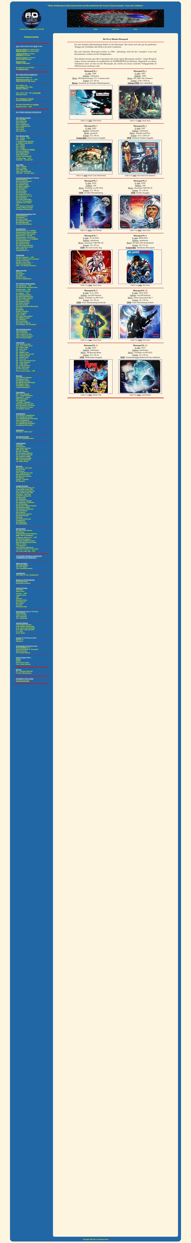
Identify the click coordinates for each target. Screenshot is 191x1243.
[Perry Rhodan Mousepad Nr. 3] (91, 172)
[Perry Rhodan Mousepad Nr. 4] (140, 172)
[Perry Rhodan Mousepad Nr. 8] (140, 282)
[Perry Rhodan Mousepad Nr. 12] (140, 392)
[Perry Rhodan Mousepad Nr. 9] (91, 337)
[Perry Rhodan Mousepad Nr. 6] (140, 227)
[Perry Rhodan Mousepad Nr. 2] (140, 118)
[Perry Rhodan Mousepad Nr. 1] (91, 118)
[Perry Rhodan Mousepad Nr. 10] (140, 337)
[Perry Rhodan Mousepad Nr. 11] (91, 392)
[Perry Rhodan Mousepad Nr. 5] (91, 227)
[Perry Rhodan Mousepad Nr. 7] (91, 282)
